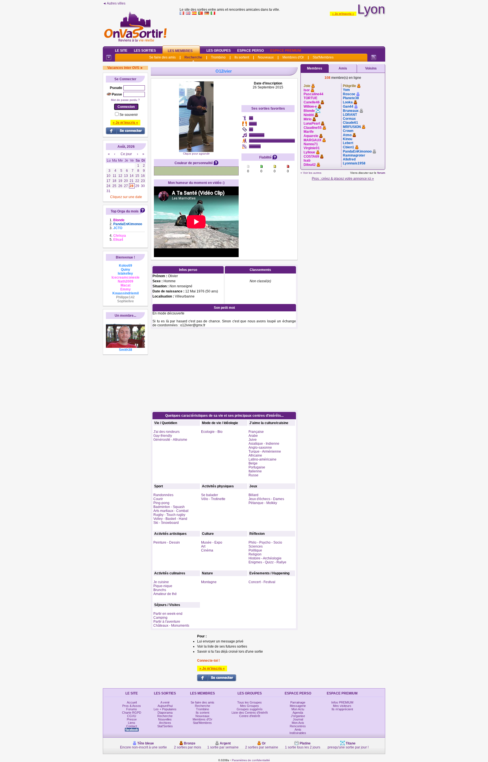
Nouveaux (266, 57)
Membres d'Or (293, 57)
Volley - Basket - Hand (170, 519)
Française (256, 432)
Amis (343, 68)
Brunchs (159, 590)
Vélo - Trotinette (213, 499)
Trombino (218, 57)
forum (381, 172)
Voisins (371, 68)
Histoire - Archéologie (265, 558)
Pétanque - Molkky (263, 503)
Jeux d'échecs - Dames (266, 499)
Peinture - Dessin (166, 542)
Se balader (209, 495)
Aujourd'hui (165, 705)
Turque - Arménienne (265, 451)
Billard (253, 495)
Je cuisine (161, 582)
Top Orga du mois (125, 211)
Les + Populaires (165, 709)
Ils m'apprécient (342, 709)
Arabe (253, 436)
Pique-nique (162, 586)
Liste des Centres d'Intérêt (250, 712)
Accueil (132, 702)
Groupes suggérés (250, 709)
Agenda (298, 712)
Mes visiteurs (342, 705)
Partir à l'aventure (166, 622)
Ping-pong (161, 503)
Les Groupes (218, 51)
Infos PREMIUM (342, 702)
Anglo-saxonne (260, 448)
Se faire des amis (162, 57)
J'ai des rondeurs (166, 432)
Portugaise (257, 467)
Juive (253, 440)
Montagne (209, 582)
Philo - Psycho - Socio (265, 542)
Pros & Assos (131, 705)
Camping (160, 618)
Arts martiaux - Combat (170, 511)
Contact (131, 726)
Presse (132, 719)
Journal (298, 719)
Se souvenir (128, 115)
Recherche (193, 57)
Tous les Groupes (249, 702)
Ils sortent (241, 57)
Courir (158, 499)
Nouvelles (165, 719)
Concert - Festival (262, 582)
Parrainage (297, 702)
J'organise (298, 716)
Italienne (255, 471)
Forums (131, 709)
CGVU (131, 716)
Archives (165, 722)
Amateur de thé (165, 594)
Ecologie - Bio (212, 432)
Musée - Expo (211, 542)
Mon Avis (298, 722)
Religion (255, 554)
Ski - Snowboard (166, 523)
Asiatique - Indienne (264, 444)
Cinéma (207, 550)
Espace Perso (250, 51)
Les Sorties (145, 51)
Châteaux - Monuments (171, 626)
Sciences (256, 546)
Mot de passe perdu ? (125, 99)
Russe (253, 475)
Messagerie (298, 705)
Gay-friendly (162, 436)
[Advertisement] (282, 29)
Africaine (255, 455)
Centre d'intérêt (249, 716)
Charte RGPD (131, 712)
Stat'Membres (323, 57)
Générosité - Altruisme (170, 440)
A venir (165, 702)
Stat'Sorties (165, 726)
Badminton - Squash (169, 507)
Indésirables (297, 733)
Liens (131, 722)
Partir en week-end (167, 614)
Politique (255, 550)
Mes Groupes (249, 705)
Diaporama (165, 712)
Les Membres (180, 51)
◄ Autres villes (114, 3)
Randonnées (163, 495)
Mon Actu (297, 709)
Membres (314, 68)
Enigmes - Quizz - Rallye (267, 562)
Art (203, 546)
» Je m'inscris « (343, 13)
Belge (253, 463)
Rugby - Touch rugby (169, 515)
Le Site (121, 51)
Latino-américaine (262, 459)
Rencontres (298, 726)
